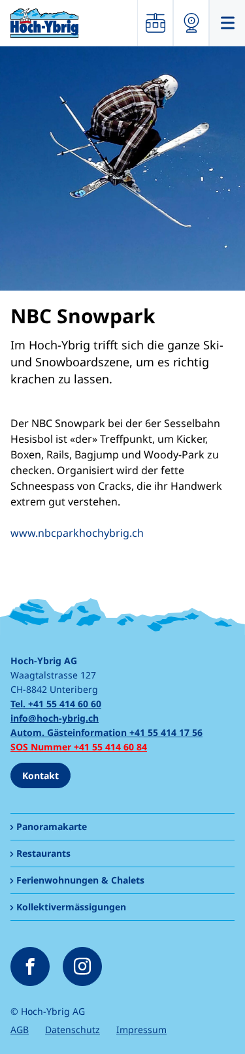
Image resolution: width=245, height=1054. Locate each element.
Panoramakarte (51, 826)
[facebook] (30, 966)
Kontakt (40, 775)
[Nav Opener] (227, 23)
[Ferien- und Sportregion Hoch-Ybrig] (44, 22)
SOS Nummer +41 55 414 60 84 (78, 747)
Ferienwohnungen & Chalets (80, 880)
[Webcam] (191, 23)
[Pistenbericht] (155, 23)
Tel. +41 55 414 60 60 (55, 703)
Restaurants (43, 853)
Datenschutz (72, 1029)
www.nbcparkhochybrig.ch (77, 533)
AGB (19, 1029)
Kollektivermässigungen (71, 907)
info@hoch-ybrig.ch (54, 718)
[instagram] (82, 966)
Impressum (141, 1029)
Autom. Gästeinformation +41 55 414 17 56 (106, 732)
